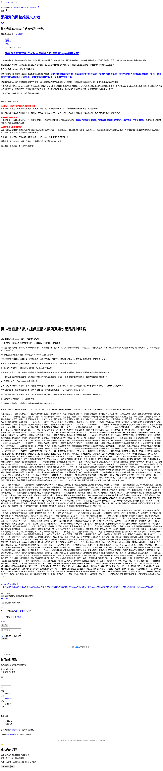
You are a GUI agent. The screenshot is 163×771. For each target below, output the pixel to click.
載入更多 (5, 625)
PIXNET (64, 740)
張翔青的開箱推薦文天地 (20, 17)
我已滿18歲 (5, 766)
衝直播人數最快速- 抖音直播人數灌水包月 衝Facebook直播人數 (128, 587)
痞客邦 (16, 611)
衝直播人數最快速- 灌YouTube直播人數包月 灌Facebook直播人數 (78, 587)
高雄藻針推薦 (13, 735)
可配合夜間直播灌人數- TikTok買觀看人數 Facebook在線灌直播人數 (27, 587)
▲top (3, 621)
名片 (7, 44)
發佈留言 (5, 639)
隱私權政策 (94, 740)
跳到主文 (4, 23)
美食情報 (19, 34)
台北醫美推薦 (15, 730)
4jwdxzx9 (4, 598)
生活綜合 (18, 617)
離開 (12, 766)
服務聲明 (102, 740)
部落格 (8, 41)
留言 (21, 611)
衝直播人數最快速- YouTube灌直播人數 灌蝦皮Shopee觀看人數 (42, 53)
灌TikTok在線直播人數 (9, 584)
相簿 (7, 39)
